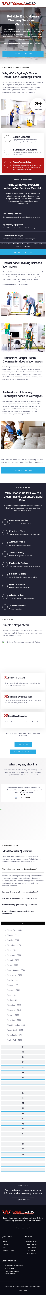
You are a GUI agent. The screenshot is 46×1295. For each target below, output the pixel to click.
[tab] (23, 923)
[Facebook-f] (18, 1226)
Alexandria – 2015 (14, 1010)
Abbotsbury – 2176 (14, 945)
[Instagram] (28, 1226)
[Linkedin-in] (23, 1226)
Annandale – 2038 (14, 1020)
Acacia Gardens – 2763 (16, 970)
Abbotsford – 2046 (14, 1005)
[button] (43, 3)
